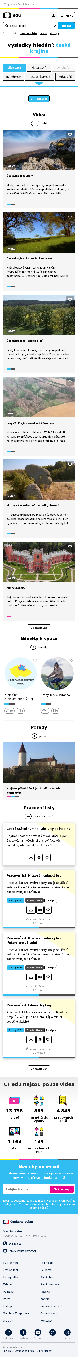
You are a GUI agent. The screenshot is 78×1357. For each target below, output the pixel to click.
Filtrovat (41, 99)
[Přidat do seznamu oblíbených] (70, 134)
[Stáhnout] (31, 857)
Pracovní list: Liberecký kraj (29, 1005)
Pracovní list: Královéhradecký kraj (34, 875)
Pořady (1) (65, 76)
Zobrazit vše (39, 627)
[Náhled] (39, 857)
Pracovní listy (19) (40, 76)
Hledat (66, 25)
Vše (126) (14, 67)
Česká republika (28, 33)
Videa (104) (38, 67)
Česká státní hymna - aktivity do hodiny (38, 828)
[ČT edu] (12, 17)
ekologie (54, 33)
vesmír (43, 33)
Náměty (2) (13, 76)
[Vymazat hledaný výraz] (55, 25)
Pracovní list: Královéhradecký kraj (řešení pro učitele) (34, 940)
